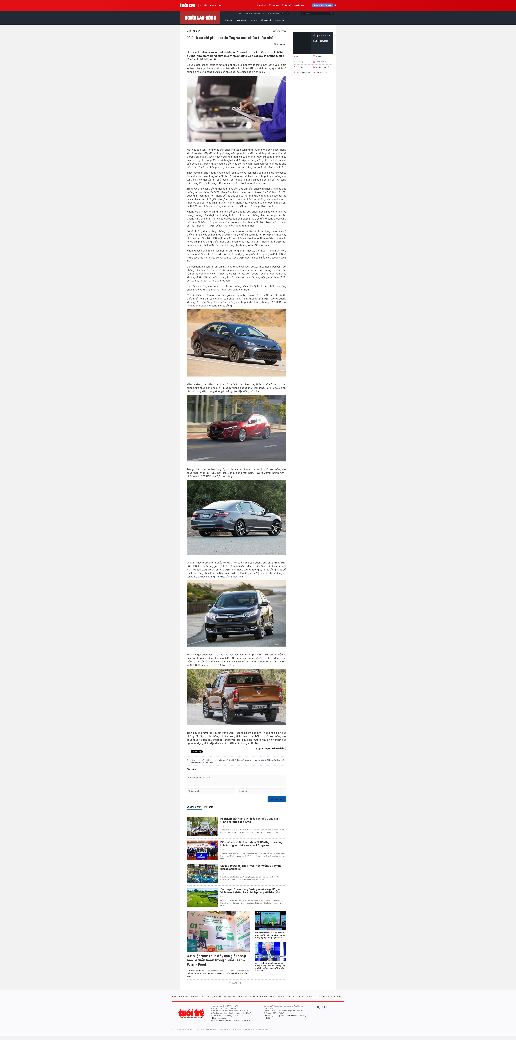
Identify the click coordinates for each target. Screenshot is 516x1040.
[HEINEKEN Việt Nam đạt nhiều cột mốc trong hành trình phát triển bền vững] (202, 826)
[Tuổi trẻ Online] (191, 1013)
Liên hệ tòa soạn (322, 73)
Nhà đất (312, 997)
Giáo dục (304, 997)
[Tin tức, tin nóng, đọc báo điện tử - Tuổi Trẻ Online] (187, 5)
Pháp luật (226, 997)
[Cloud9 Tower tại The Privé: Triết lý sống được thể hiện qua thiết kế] (202, 873)
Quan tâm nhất (194, 807)
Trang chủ (177, 997)
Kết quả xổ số (321, 62)
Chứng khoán (301, 67)
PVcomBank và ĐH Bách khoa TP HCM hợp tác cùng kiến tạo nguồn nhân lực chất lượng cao (251, 844)
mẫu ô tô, (227, 760)
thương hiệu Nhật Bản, (263, 760)
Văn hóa (280, 997)
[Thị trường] (200, 17)
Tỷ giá (298, 56)
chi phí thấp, (217, 760)
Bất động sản (266, 20)
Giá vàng (299, 62)
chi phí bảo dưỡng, (204, 760)
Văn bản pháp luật (322, 67)
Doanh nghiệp (240, 20)
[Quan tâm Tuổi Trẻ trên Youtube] (318, 1007)
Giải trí (288, 997)
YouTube (275, 5)
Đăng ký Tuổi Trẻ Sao (322, 5)
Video (203, 997)
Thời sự (210, 997)
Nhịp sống (279, 20)
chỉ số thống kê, (238, 760)
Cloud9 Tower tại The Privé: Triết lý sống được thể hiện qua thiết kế (250, 867)
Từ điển (319, 56)
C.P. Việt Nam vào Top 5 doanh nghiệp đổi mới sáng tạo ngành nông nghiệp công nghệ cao (270, 935)
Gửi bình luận (277, 799)
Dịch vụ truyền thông (272, 1016)
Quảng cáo (299, 5)
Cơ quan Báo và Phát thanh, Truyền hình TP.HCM (230, 1020)
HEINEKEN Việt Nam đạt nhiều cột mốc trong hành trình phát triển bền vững (250, 820)
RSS (268, 1018)
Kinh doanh (237, 997)
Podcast (262, 5)
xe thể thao (208, 762)
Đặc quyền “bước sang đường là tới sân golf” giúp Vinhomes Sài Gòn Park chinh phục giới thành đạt (250, 891)
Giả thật (330, 997)
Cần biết (287, 5)
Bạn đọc (338, 997)
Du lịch (259, 997)
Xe (254, 997)
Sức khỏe (321, 997)
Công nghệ (247, 997)
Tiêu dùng (227, 20)
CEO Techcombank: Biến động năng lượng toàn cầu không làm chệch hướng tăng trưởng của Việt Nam (270, 967)
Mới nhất (208, 807)
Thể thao (296, 997)
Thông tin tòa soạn (218, 1018)
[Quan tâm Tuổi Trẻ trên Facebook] (324, 1007)
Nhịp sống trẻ (270, 997)
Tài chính (253, 20)
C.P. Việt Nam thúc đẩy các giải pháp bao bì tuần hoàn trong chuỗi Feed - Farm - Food (216, 960)
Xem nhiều (195, 997)
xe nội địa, (249, 760)
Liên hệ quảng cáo (303, 73)
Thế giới (217, 997)
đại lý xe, (277, 760)
